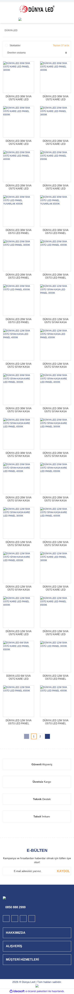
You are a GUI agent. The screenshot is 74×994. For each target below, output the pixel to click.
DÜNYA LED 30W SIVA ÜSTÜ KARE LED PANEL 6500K (18, 143)
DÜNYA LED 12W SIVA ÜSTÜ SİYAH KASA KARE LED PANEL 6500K (18, 588)
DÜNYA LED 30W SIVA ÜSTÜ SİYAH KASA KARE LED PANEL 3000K (18, 410)
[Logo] (37, 8)
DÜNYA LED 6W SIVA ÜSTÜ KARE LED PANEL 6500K (18, 677)
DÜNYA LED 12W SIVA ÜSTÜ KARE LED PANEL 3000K (55, 588)
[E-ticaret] (36, 991)
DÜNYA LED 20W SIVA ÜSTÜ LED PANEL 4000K (55, 276)
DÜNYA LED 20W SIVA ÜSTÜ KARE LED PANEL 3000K (55, 143)
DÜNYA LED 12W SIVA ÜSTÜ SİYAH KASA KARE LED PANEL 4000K (55, 544)
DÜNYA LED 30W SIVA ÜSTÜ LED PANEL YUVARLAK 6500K (55, 232)
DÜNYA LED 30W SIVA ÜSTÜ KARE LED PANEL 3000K (18, 98)
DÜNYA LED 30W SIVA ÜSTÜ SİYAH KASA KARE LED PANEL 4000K (55, 410)
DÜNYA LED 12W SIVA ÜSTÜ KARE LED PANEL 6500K (55, 633)
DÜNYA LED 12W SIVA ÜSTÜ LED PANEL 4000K (55, 722)
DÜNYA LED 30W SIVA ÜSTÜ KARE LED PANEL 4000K (55, 98)
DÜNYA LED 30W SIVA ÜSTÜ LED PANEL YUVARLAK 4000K (18, 232)
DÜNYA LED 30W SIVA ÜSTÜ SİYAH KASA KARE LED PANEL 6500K (18, 455)
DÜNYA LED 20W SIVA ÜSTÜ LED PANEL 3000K (18, 276)
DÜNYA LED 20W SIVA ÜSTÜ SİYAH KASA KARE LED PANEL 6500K (55, 499)
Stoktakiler (15, 45)
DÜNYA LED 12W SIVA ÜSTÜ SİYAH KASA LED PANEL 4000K (18, 365)
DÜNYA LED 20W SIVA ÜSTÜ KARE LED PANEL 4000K (18, 187)
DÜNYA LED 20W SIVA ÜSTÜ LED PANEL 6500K (18, 321)
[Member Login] (54, 19)
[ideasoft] (17, 991)
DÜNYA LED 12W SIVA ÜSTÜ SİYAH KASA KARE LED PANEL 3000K (18, 544)
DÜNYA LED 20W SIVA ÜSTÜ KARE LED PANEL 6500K (55, 187)
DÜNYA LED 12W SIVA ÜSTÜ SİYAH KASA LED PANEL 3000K (55, 321)
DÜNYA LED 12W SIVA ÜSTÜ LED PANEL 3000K (55, 677)
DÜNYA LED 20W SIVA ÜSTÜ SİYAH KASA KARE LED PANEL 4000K (18, 499)
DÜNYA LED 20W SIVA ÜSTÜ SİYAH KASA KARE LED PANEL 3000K (55, 455)
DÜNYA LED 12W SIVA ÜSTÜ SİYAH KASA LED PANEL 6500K (55, 365)
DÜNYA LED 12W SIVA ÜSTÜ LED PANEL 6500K (18, 722)
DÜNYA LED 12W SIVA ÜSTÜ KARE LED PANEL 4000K (18, 633)
